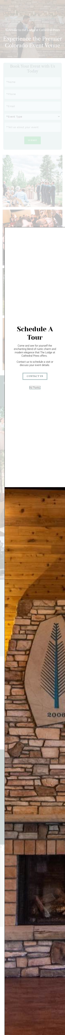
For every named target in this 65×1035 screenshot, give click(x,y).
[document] (32, 517)
